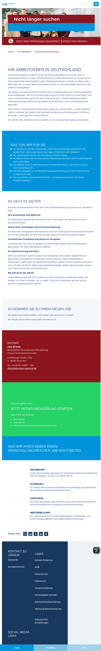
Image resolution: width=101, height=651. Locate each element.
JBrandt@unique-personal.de (21, 368)
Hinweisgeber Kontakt (46, 595)
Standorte (13, 559)
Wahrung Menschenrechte (48, 609)
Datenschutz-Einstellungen (42, 621)
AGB (37, 567)
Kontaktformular (16, 566)
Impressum (40, 581)
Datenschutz (41, 574)
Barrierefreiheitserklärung (47, 602)
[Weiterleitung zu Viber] (29, 394)
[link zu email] (25, 534)
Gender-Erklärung (44, 560)
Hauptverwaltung (43, 588)
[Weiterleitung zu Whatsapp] (15, 394)
